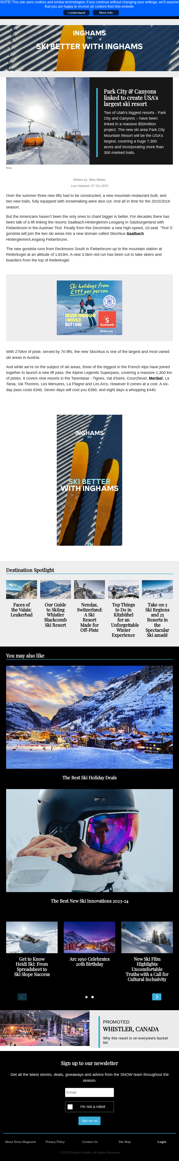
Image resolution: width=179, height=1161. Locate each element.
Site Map (125, 1142)
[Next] (156, 996)
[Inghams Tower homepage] (89, 480)
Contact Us (90, 1142)
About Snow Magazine (20, 1142)
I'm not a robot (92, 1106)
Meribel (156, 378)
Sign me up (89, 1120)
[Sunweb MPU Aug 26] (89, 307)
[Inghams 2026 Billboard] (89, 48)
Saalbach (135, 233)
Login (162, 1142)
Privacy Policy (55, 1142)
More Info (106, 12)
